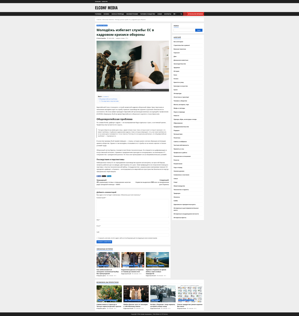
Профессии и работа (180, 152)
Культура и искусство (181, 86)
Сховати (105, 96)
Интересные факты (180, 217)
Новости (176, 115)
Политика (177, 138)
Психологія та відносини (110, 300)
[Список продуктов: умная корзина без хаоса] (189, 293)
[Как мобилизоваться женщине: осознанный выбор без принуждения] (108, 259)
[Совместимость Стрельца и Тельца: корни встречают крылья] (109, 293)
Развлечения (178, 164)
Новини (136, 265)
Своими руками (132, 14)
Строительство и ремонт (182, 45)
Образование (178, 123)
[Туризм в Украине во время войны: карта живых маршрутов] (157, 259)
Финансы (177, 197)
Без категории (178, 42)
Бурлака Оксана (182, 308)
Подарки (176, 130)
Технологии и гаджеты (181, 189)
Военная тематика (180, 49)
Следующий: (152, 182)
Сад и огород (178, 167)
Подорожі (161, 265)
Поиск (176, 26)
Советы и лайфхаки (180, 141)
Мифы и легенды (179, 108)
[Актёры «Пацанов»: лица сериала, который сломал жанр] (163, 293)
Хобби (159, 14)
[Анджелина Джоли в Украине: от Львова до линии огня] (132, 259)
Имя (98, 220)
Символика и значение (181, 175)
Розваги (157, 300)
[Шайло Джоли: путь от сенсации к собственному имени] (136, 293)
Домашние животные (181, 60)
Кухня (175, 90)
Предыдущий (114, 182)
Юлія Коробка (102, 38)
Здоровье (177, 67)
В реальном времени (195, 14)
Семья (176, 178)
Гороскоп (177, 53)
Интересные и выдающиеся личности (186, 214)
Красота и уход (179, 82)
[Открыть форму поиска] (181, 13)
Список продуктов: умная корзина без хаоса (189, 305)
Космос (106, 14)
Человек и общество (147, 14)
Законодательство (180, 64)
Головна (98, 14)
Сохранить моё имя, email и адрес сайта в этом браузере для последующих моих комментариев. (127, 238)
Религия (176, 160)
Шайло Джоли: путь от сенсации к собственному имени (135, 305)
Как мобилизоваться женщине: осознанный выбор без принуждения (108, 271)
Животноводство (179, 186)
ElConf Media (106, 7)
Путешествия (178, 134)
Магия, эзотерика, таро (181, 104)
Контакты (167, 14)
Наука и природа (118, 14)
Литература (177, 93)
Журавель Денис (102, 275)
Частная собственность (181, 145)
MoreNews (156, 314)
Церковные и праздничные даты (185, 204)
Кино (175, 75)
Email (99, 226)
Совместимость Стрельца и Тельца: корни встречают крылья (109, 305)
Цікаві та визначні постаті (135, 300)
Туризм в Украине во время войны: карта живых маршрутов (156, 271)
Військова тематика (102, 25)
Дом (175, 56)
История (176, 71)
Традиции (177, 193)
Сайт (98, 232)
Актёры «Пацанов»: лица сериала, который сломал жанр (162, 305)
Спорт (175, 182)
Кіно (126, 300)
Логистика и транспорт (181, 97)
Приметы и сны (179, 149)
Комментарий (101, 198)
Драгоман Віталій (126, 273)
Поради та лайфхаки (188, 300)
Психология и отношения (182, 156)
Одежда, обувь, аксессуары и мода (185, 119)
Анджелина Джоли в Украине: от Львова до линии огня (132, 271)
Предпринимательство (181, 127)
